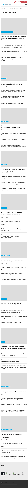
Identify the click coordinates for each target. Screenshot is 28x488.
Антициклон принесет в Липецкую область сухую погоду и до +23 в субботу (12, 97)
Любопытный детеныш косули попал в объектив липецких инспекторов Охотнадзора (12, 435)
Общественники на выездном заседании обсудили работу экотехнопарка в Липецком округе (13, 445)
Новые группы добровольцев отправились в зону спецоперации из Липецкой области (13, 46)
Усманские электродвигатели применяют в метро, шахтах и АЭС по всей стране (12, 274)
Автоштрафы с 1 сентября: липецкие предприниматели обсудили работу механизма (11, 214)
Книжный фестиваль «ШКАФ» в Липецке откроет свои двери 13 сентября (14, 317)
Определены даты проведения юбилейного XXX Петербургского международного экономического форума (14, 236)
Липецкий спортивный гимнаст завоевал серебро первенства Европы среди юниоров (13, 347)
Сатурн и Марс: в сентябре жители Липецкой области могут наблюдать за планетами (13, 102)
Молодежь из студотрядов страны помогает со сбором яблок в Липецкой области (14, 83)
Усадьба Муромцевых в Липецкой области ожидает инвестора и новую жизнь (12, 311)
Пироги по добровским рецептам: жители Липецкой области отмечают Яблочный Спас (13, 399)
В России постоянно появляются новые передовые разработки (12, 260)
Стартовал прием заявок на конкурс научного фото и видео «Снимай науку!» (13, 268)
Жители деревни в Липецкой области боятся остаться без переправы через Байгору (13, 411)
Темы (8, 8)
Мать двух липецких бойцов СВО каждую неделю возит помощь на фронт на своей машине (12, 59)
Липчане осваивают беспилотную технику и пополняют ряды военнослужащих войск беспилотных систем (13, 38)
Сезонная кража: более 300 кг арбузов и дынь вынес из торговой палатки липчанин (13, 140)
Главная (3, 8)
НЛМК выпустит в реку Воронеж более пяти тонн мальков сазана (12, 451)
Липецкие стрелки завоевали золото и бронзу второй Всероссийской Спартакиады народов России (13, 367)
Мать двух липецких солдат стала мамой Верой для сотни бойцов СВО (14, 52)
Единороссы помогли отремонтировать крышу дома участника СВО (13, 177)
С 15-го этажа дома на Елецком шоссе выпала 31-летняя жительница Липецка (13, 134)
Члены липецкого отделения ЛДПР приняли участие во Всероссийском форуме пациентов (13, 183)
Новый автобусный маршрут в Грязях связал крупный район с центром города (13, 391)
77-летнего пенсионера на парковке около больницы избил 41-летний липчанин (13, 126)
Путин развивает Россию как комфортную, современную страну (13, 170)
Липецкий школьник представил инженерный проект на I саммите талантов (13, 280)
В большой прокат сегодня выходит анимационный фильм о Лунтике (11, 304)
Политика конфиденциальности (9, 483)
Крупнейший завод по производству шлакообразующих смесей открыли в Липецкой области (14, 223)
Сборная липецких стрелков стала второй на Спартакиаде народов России (13, 354)
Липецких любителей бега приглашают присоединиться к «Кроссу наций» (11, 360)
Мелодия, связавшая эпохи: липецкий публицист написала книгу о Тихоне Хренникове (14, 323)
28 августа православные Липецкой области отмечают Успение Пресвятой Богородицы (13, 91)
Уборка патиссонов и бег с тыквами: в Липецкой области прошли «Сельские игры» (14, 405)
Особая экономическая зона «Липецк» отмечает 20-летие (11, 229)
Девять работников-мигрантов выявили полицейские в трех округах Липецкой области (13, 146)
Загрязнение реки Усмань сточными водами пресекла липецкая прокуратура (13, 457)
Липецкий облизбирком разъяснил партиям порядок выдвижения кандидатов (13, 189)
